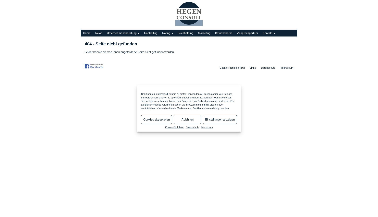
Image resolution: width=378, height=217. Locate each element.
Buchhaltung (185, 33)
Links (253, 67)
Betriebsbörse (224, 33)
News (98, 33)
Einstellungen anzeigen (220, 119)
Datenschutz (192, 127)
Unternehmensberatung (122, 33)
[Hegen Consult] (189, 14)
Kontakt (267, 33)
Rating (166, 33)
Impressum (207, 127)
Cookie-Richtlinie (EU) (232, 67)
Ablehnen (188, 119)
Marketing (204, 33)
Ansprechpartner (247, 33)
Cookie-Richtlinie (174, 127)
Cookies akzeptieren (156, 119)
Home (87, 33)
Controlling (151, 33)
